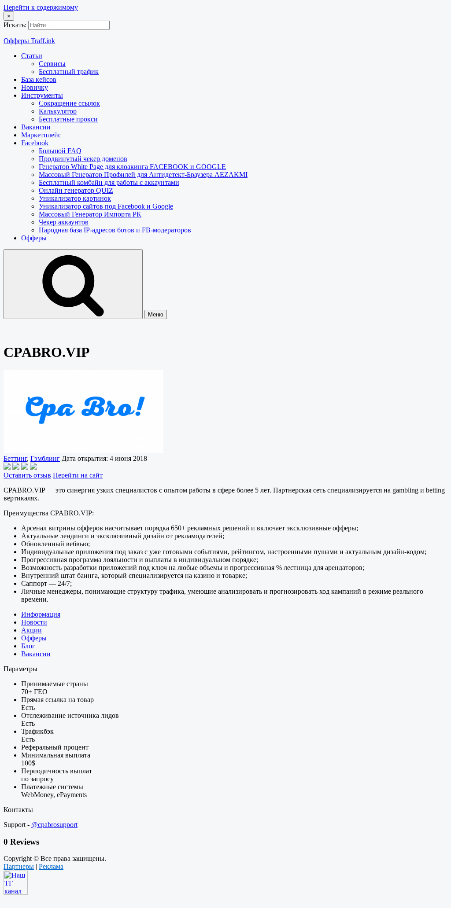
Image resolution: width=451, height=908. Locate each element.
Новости (34, 622)
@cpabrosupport (54, 824)
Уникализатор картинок (75, 198)
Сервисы (52, 63)
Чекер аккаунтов (64, 222)
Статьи (31, 55)
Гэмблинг (45, 458)
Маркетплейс (41, 135)
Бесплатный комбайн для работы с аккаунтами (109, 182)
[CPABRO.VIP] (83, 450)
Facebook (34, 143)
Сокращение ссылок (69, 103)
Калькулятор (58, 111)
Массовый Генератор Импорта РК (90, 214)
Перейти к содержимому (41, 7)
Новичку (34, 87)
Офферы (34, 238)
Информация (40, 614)
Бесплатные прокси (68, 119)
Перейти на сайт (78, 475)
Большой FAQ (60, 150)
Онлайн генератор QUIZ (76, 190)
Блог (28, 646)
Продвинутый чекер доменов (83, 158)
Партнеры (19, 866)
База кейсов (38, 79)
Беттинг (15, 458)
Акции (31, 630)
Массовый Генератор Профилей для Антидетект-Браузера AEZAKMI (143, 174)
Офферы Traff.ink (29, 40)
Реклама (51, 866)
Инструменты (42, 95)
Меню (155, 314)
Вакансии (36, 127)
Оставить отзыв (27, 475)
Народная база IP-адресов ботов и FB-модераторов (115, 230)
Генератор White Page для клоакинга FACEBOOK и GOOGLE (132, 166)
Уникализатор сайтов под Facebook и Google (106, 206)
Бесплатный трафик (69, 71)
